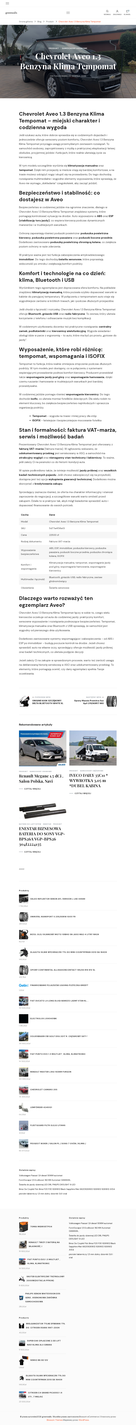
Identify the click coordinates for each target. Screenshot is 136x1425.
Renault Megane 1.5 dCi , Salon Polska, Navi (41, 778)
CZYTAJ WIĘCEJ (32, 789)
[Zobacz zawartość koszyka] (127, 12)
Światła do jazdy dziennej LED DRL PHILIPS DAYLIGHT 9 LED (47, 1184)
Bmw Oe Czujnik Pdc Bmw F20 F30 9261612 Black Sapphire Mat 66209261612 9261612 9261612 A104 (67, 1189)
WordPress (84, 1420)
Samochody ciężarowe (91, 771)
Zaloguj (117, 14)
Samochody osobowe (74, 48)
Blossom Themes (55, 1420)
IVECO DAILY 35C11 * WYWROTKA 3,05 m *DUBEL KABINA (88, 780)
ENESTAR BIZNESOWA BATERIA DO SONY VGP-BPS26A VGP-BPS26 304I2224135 (42, 836)
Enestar (47, 824)
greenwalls (11, 12)
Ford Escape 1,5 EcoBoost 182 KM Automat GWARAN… (45, 1180)
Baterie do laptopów (30, 824)
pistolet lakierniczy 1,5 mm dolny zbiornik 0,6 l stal (43, 1193)
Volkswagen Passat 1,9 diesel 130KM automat (41, 1175)
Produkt (54, 48)
